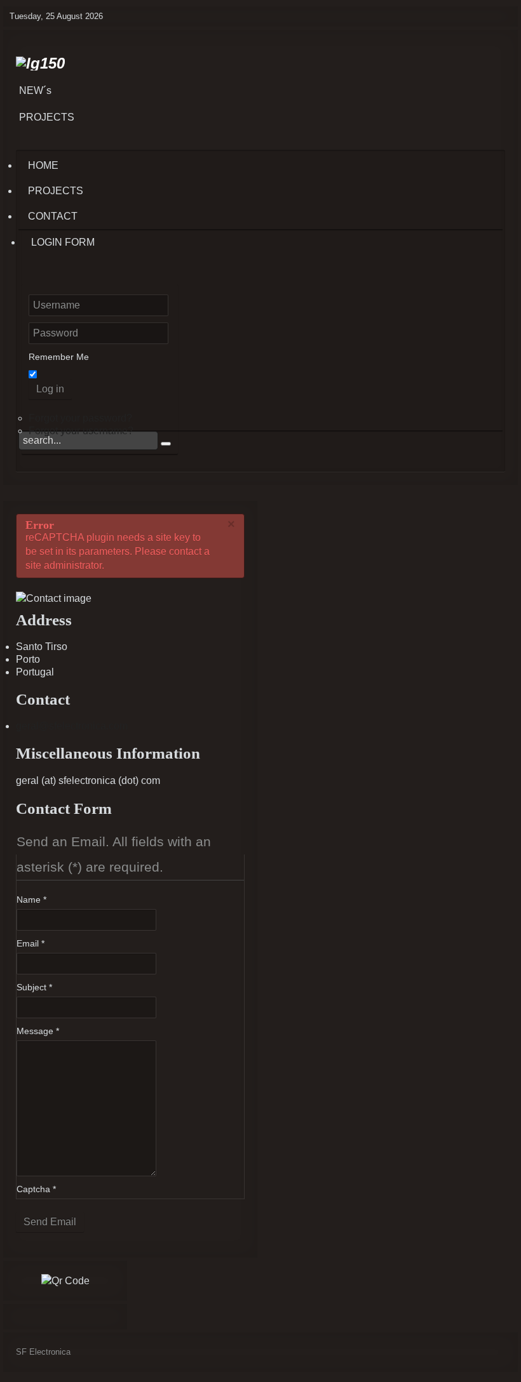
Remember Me (59, 357)
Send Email (50, 1221)
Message (38, 1031)
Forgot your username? (81, 430)
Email (30, 943)
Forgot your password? (80, 418)
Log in (50, 388)
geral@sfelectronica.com (72, 726)
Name (31, 899)
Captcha (36, 1189)
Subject (34, 987)
